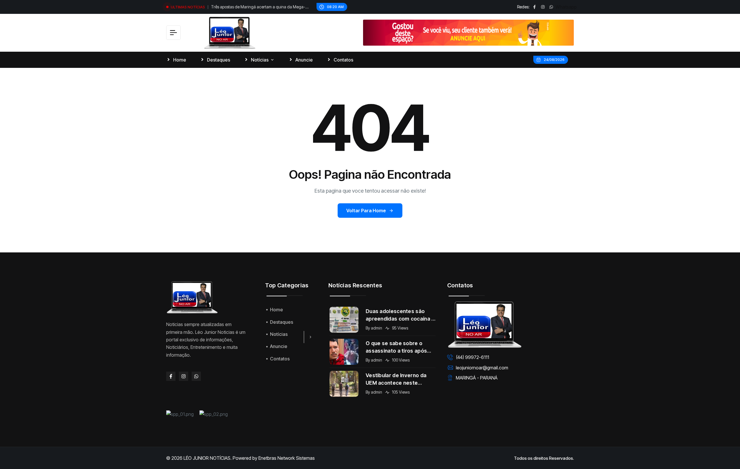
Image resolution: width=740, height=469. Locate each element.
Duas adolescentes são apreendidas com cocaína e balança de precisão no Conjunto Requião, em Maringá (400, 315)
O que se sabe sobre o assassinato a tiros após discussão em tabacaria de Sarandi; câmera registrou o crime (400, 347)
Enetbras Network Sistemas (286, 458)
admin (376, 327)
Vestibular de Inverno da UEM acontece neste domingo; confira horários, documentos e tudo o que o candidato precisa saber (400, 379)
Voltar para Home (366, 210)
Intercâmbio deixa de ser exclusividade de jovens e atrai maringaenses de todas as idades (257, 7)
